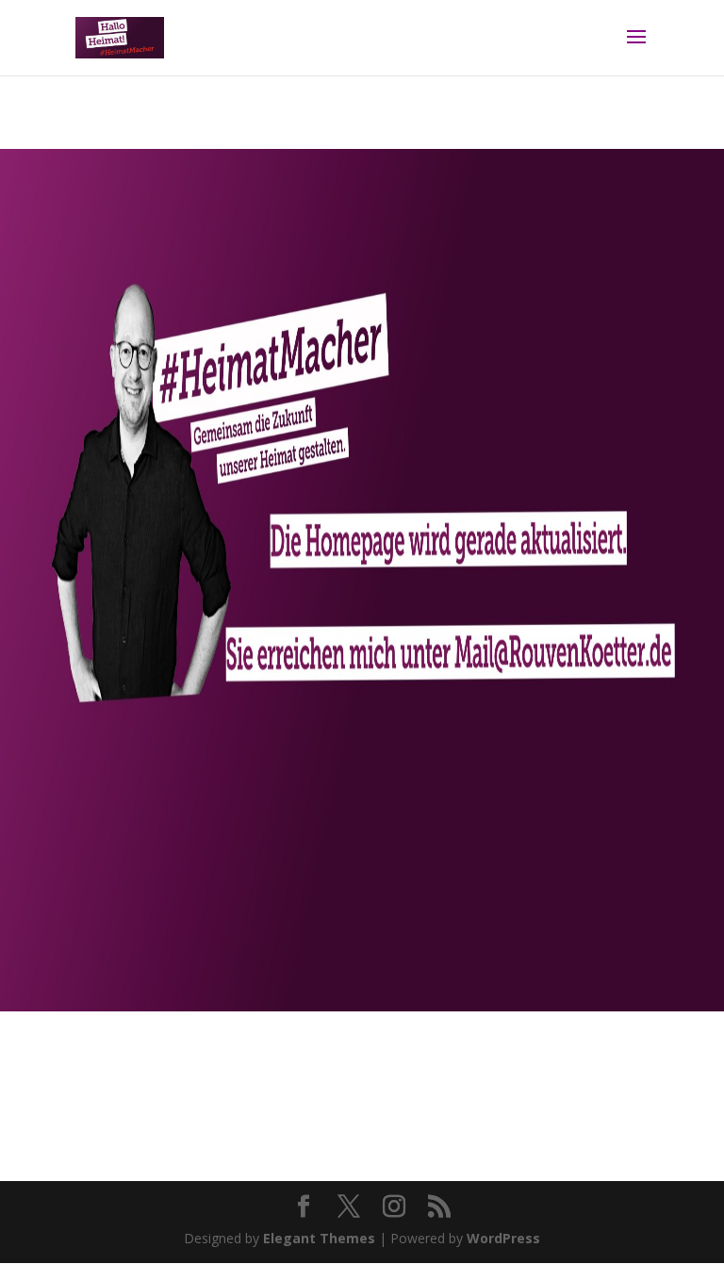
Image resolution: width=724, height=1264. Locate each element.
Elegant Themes (319, 1238)
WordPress (503, 1238)
